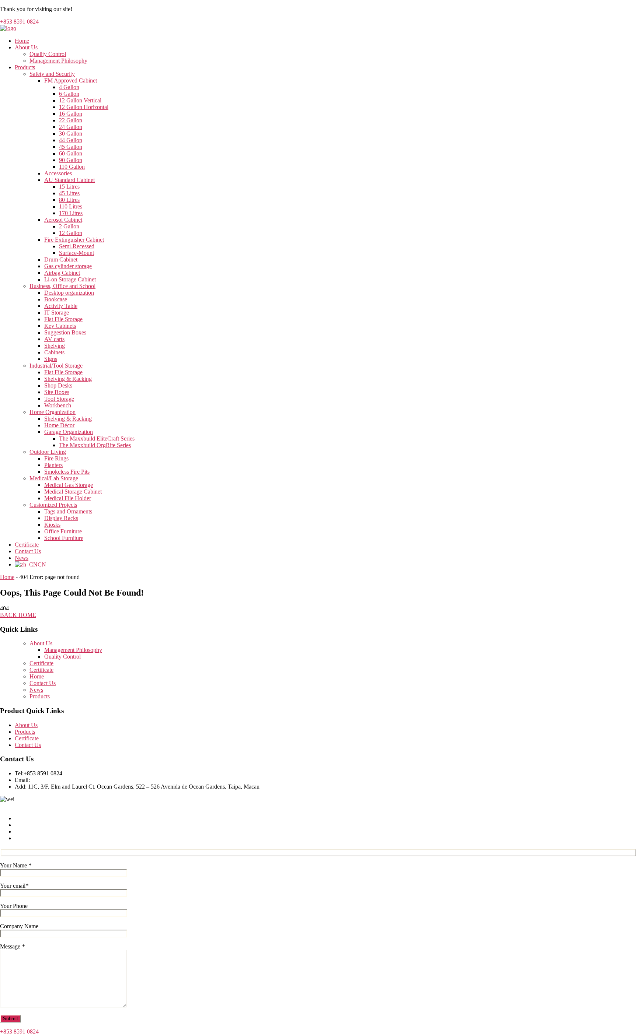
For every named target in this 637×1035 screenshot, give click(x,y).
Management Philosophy (58, 60)
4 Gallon (69, 87)
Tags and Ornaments (68, 511)
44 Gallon (70, 140)
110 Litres (70, 206)
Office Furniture (63, 531)
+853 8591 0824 (19, 21)
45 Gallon (70, 147)
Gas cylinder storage (68, 266)
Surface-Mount (76, 253)
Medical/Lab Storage (53, 478)
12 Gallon (70, 233)
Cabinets (54, 352)
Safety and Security (52, 74)
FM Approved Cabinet (70, 80)
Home (22, 41)
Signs (50, 359)
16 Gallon (70, 113)
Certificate (27, 544)
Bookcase (55, 299)
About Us (26, 47)
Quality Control (47, 54)
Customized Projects (53, 505)
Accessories (58, 173)
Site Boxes (56, 392)
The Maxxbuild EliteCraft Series (97, 438)
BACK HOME (18, 615)
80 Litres (69, 200)
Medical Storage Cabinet (73, 491)
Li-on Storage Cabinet (70, 279)
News (21, 558)
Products (25, 67)
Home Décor (59, 425)
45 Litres (69, 193)
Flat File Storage (63, 319)
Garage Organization (68, 432)
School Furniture (63, 538)
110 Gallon (72, 167)
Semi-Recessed (76, 246)
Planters (53, 465)
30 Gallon (70, 133)
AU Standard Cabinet (69, 180)
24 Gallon (70, 127)
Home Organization (52, 412)
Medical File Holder (67, 498)
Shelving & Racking (68, 379)
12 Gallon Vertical (80, 100)
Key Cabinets (60, 326)
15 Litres (69, 186)
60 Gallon (70, 153)
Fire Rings (56, 458)
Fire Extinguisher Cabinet (74, 239)
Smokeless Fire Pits (67, 472)
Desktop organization (69, 293)
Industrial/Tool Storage (56, 365)
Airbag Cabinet (62, 273)
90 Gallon (70, 160)
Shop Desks (58, 385)
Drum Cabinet (60, 259)
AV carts (54, 339)
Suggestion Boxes (65, 332)
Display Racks (61, 518)
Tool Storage (59, 399)
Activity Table (60, 306)
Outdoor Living (47, 452)
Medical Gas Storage (68, 485)
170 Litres (71, 213)
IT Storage (56, 312)
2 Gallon (69, 226)
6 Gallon (69, 94)
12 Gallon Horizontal (83, 107)
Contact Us (28, 551)
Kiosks (52, 525)
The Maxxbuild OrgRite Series (95, 445)
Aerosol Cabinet (63, 220)
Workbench (57, 405)
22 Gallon (70, 120)
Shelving (54, 346)
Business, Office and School (62, 286)
